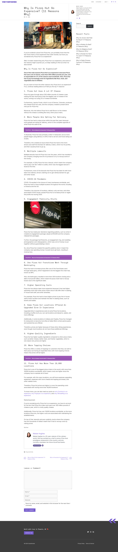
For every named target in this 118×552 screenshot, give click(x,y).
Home (92, 1)
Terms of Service (90, 543)
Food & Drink (29, 452)
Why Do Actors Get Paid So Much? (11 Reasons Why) (84, 40)
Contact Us (28, 533)
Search (78, 23)
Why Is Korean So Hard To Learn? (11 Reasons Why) (84, 56)
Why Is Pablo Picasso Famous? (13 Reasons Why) (83, 62)
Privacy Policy (81, 543)
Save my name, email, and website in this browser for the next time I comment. (48, 504)
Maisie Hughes (39, 434)
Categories (98, 1)
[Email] (43, 445)
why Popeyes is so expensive (41, 393)
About (106, 1)
